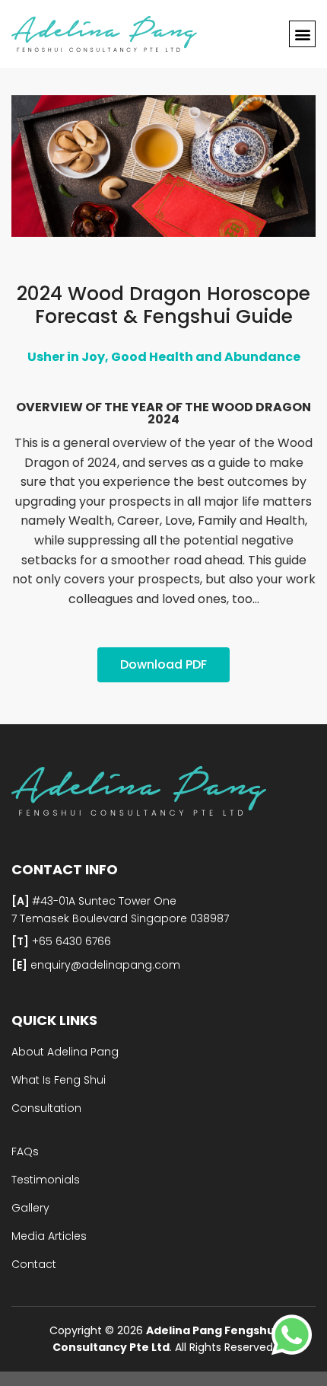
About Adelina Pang (65, 1051)
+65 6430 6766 (70, 941)
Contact (33, 1264)
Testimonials (45, 1179)
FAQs (25, 1151)
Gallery (30, 1207)
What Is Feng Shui (58, 1079)
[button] (302, 34)
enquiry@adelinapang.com (103, 964)
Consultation (46, 1108)
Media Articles (49, 1236)
